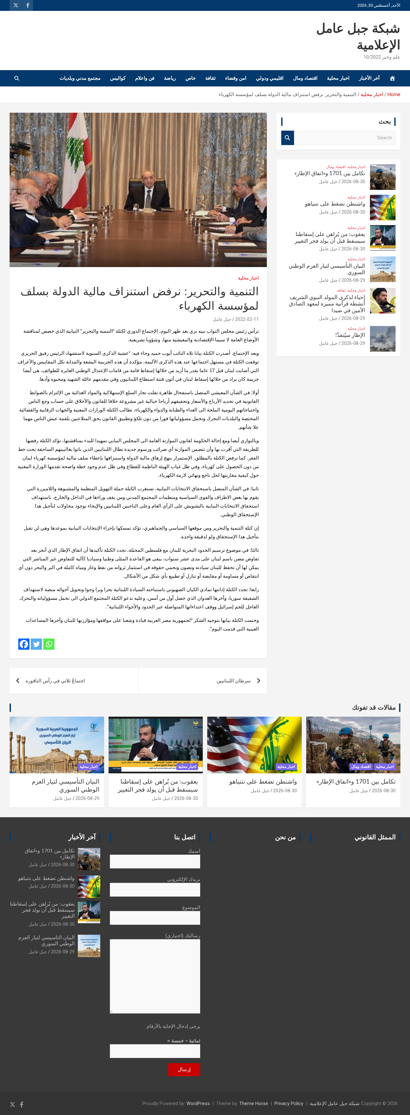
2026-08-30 (353, 181)
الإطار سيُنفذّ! (350, 335)
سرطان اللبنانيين (234, 681)
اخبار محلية (338, 78)
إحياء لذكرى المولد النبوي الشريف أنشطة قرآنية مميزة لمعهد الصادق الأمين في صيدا (327, 304)
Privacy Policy (289, 1103)
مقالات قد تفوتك (374, 707)
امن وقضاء (235, 78)
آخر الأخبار (369, 78)
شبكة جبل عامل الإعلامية (335, 1103)
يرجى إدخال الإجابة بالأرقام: (173, 1026)
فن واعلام (144, 78)
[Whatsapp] (48, 644)
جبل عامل (222, 319)
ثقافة (210, 78)
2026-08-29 (353, 280)
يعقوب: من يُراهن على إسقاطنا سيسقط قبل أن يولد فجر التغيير (42, 910)
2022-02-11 (247, 319)
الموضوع (191, 907)
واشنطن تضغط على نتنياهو (335, 204)
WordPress (198, 1103)
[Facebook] (23, 644)
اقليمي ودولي (269, 78)
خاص (190, 78)
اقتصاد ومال (305, 78)
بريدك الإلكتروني (183, 879)
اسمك (194, 851)
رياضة (170, 78)
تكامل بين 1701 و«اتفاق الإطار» (329, 173)
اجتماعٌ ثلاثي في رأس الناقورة (55, 681)
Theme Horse (253, 1103)
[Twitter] (36, 644)
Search (287, 138)
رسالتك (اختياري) (182, 936)
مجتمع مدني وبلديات (80, 78)
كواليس (118, 78)
